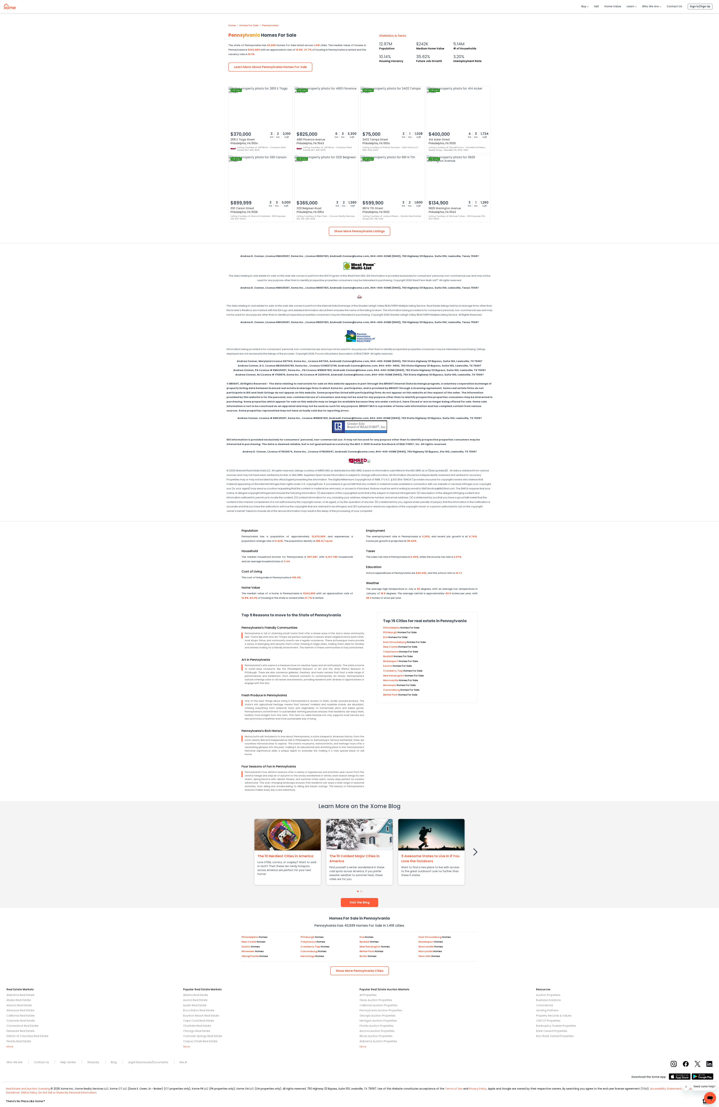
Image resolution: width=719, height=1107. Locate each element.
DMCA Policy (29, 1092)
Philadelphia (391, 627)
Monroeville (391, 680)
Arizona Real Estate (19, 1005)
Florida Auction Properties (377, 1026)
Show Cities (359, 971)
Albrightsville (250, 956)
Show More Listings (359, 231)
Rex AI (183, 1062)
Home (232, 25)
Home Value (612, 6)
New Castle (390, 647)
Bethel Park (390, 694)
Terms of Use (453, 1089)
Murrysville (425, 951)
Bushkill (388, 656)
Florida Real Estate (19, 1041)
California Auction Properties (378, 1005)
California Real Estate (21, 1015)
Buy (583, 6)
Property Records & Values (553, 1015)
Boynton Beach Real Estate (201, 1015)
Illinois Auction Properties (376, 1036)
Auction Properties (548, 995)
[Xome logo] (10, 5)
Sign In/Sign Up (700, 6)
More (10, 1046)
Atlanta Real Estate (195, 995)
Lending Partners (547, 1010)
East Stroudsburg (395, 642)
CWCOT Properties (548, 1021)
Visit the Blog (359, 902)
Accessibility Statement (665, 1089)
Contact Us (674, 6)
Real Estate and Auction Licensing (28, 1089)
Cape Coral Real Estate (198, 1021)
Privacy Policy (478, 1089)
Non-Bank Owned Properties (555, 1036)
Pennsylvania (270, 25)
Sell (596, 6)
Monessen (390, 685)
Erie (385, 637)
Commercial (544, 1005)
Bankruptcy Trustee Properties (556, 1026)
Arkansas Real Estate (20, 1010)
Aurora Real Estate (195, 1000)
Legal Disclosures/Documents (148, 1062)
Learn (630, 6)
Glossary (93, 1062)
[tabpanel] (287, 852)
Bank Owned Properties (551, 1031)
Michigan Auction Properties (378, 1021)
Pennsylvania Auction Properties (381, 1010)
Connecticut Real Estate (22, 1026)
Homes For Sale (248, 25)
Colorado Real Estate (21, 1021)
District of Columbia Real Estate (27, 1036)
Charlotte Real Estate (197, 1026)
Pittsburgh (390, 632)
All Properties (368, 995)
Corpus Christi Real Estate (200, 1041)
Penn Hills (424, 956)
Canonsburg (391, 690)
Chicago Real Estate (196, 1031)
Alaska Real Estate (19, 1000)
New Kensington (394, 675)
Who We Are (650, 6)
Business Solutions (548, 1000)
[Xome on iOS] (680, 1076)
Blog (114, 1062)
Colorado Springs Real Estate (202, 1036)
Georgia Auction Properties (378, 1015)
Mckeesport (391, 661)
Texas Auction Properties (376, 1000)
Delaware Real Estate (20, 1031)
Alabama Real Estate (20, 995)
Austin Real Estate (195, 1005)
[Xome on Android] (702, 1076)
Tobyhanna (391, 651)
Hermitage (308, 956)
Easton (388, 666)
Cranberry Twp (393, 671)
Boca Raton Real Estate (198, 1010)
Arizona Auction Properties (377, 1031)
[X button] (698, 1063)
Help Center (68, 1062)
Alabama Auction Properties (378, 1041)
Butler (364, 956)
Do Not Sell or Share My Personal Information (67, 1092)
